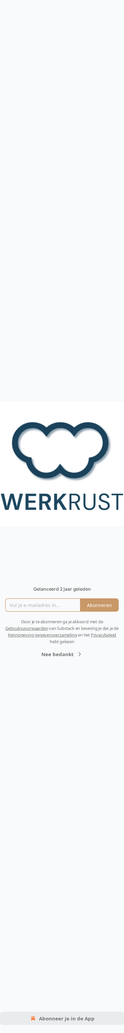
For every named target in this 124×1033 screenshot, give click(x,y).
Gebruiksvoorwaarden (26, 628)
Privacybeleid (103, 635)
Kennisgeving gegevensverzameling (42, 635)
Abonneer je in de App (67, 1018)
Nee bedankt (57, 654)
